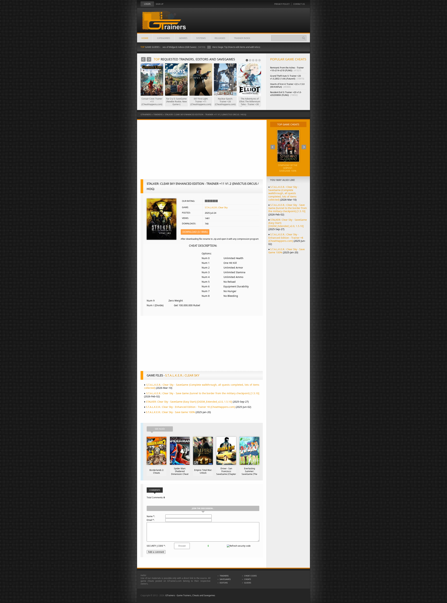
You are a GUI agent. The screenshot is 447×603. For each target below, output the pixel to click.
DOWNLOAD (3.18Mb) (195, 231)
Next (149, 59)
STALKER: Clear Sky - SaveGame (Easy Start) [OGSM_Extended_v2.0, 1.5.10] (189, 401)
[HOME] (167, 23)
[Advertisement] (202, 151)
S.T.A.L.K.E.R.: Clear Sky (216, 207)
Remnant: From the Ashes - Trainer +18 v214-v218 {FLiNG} (287, 69)
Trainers (158, 114)
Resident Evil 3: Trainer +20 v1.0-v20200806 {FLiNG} (286, 94)
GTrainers (146, 114)
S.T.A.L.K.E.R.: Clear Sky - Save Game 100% (170, 412)
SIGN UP (159, 4)
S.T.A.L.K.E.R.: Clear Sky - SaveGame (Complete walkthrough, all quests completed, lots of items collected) (201, 386)
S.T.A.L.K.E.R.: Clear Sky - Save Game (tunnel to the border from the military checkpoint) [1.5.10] (202, 393)
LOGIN (147, 3)
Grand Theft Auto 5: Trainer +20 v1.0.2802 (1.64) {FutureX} (287, 77)
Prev (143, 59)
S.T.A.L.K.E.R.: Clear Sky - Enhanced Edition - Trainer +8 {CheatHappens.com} (190, 407)
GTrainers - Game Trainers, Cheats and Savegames (190, 595)
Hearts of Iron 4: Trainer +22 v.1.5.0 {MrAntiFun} (287, 85)
